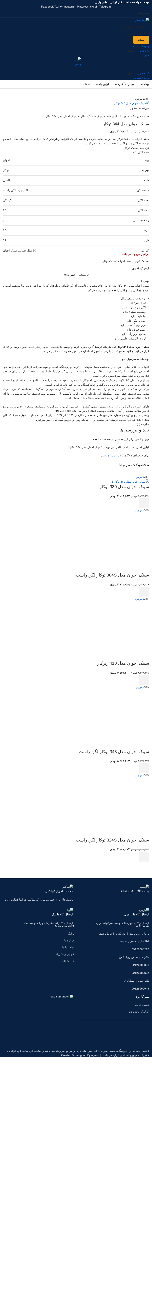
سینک (100, 116)
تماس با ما (68, 947)
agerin (95, 1055)
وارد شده (113, 455)
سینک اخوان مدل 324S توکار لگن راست (112, 840)
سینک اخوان (125, 261)
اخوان (138, 261)
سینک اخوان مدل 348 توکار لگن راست (114, 751)
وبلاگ (71, 933)
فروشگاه (135, 116)
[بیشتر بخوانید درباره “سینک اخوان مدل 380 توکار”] (144, 503)
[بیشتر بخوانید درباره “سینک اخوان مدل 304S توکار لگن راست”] (144, 592)
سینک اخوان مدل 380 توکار (124, 486)
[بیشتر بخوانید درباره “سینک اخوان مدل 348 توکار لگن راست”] (144, 768)
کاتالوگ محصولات (138, 1011)
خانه (146, 116)
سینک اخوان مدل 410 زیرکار (123, 663)
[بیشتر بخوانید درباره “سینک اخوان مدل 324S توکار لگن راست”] (144, 857)
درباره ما (69, 940)
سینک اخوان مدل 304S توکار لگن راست (112, 575)
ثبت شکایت (67, 961)
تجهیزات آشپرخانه (116, 116)
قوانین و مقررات (64, 954)
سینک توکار (87, 116)
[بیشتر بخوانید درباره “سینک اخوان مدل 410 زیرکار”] (144, 680)
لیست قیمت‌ (142, 1004)
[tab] (84, 275)
